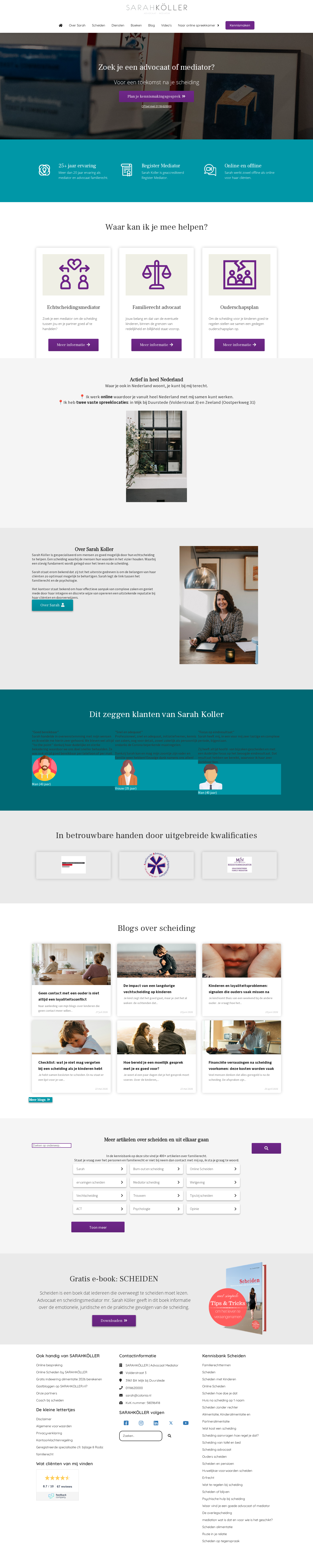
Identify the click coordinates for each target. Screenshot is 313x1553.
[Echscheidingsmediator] (73, 353)
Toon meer (98, 1227)
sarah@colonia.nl (138, 1395)
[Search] (266, 1148)
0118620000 (134, 1388)
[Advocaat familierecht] (156, 353)
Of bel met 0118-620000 (156, 106)
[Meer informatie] (239, 353)
